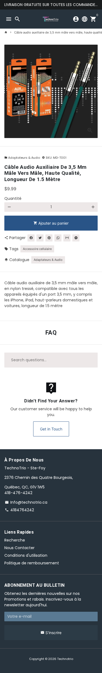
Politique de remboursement (31, 563)
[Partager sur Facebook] (31, 237)
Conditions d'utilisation (25, 555)
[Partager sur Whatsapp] (57, 237)
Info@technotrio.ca (26, 502)
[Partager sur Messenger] (75, 237)
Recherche (14, 540)
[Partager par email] (66, 237)
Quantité (12, 198)
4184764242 (19, 510)
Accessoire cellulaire (37, 249)
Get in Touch (51, 429)
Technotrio (65, 659)
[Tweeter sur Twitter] (40, 237)
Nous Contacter (19, 547)
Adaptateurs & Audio (22, 157)
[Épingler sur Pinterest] (48, 237)
